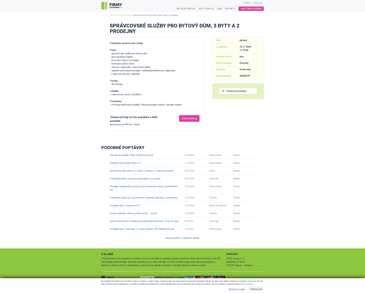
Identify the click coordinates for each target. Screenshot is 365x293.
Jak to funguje (206, 9)
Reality (128, 15)
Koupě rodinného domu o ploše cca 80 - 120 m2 (133, 213)
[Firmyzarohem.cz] (111, 6)
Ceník (219, 9)
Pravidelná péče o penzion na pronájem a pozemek (135, 178)
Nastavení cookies (237, 289)
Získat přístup (189, 118)
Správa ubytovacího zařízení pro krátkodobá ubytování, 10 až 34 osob (144, 221)
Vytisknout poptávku (236, 91)
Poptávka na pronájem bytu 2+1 (125, 163)
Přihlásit (247, 3)
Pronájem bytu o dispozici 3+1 (125, 205)
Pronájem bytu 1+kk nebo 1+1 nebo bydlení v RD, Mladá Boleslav (142, 229)
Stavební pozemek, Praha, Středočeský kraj (131, 155)
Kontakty (230, 9)
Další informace (246, 284)
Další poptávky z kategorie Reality (182, 238)
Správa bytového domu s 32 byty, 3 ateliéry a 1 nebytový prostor (142, 170)
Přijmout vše (256, 289)
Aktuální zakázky (186, 9)
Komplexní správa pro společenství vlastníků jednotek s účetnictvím (144, 197)
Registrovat (257, 3)
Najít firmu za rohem (251, 9)
